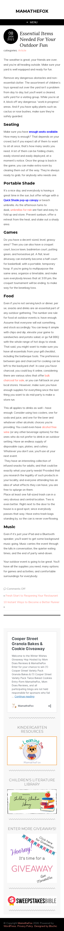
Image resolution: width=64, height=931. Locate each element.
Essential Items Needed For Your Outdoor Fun (38, 39)
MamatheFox (32, 11)
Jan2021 (10, 38)
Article (22, 50)
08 (11, 33)
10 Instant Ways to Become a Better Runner (31, 602)
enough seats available (43, 131)
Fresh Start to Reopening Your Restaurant (32, 595)
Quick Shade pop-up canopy (21, 200)
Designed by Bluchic (45, 925)
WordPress (10, 925)
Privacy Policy (25, 925)
